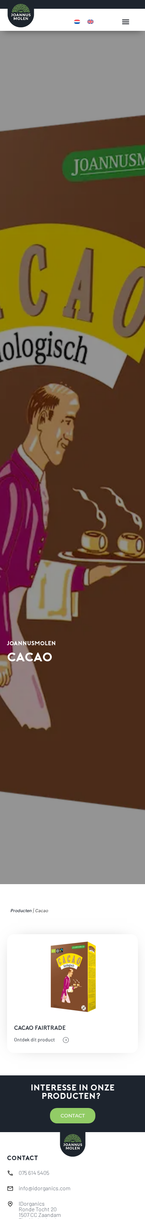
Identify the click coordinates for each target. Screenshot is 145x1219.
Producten (21, 910)
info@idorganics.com (44, 1188)
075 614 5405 (34, 1172)
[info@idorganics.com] (10, 1188)
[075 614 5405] (10, 1173)
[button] (125, 21)
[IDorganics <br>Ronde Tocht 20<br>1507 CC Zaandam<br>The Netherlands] (10, 1204)
